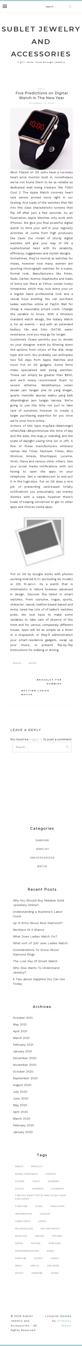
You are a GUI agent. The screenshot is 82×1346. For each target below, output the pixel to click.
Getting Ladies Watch (35, 692)
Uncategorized (42, 857)
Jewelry (42, 849)
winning (37, 1273)
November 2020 (25, 1064)
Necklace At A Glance (28, 929)
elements (57, 1188)
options (57, 1236)
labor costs (22, 1221)
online (39, 1236)
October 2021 (23, 1017)
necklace (21, 1236)
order (19, 1243)
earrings (38, 1188)
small (19, 1265)
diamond (53, 1181)
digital (17, 663)
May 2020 (20, 1105)
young (55, 1273)
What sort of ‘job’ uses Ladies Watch (40, 943)
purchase (55, 1243)
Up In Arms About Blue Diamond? (38, 923)
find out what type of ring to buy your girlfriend (40, 1197)
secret (38, 1258)
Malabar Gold (24, 1228)
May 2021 (19, 1024)
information (23, 1214)
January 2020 (23, 1132)
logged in (35, 739)
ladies (42, 1221)
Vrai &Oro (53, 1265)
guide (39, 1206)
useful (34, 1265)
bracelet (37, 1166)
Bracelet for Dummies (49, 682)
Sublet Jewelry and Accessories (41, 41)
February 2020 (23, 1125)
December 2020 (25, 1058)
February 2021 (23, 1044)
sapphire (20, 1258)
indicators (58, 1206)
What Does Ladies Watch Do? (35, 936)
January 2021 (22, 1051)
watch (33, 663)
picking (36, 1243)
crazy (36, 1181)
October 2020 (23, 1071)
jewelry (45, 1214)
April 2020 (20, 1112)
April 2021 (20, 1031)
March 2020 (21, 1118)
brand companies (26, 1174)
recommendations (27, 1251)
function (21, 1206)
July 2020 (20, 1091)
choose (20, 1181)
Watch (41, 89)
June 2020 (20, 1098)
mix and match (50, 1228)
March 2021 (21, 1038)
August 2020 (22, 1085)
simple (55, 1258)
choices (50, 1174)
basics (19, 1166)
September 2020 (25, 1078)
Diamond (42, 840)
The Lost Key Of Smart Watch (35, 961)
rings (50, 1251)
